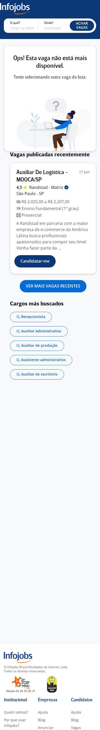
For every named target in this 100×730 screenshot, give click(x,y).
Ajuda (43, 712)
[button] (82, 26)
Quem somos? (16, 712)
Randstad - (46, 187)
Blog (41, 719)
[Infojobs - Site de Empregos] (15, 8)
